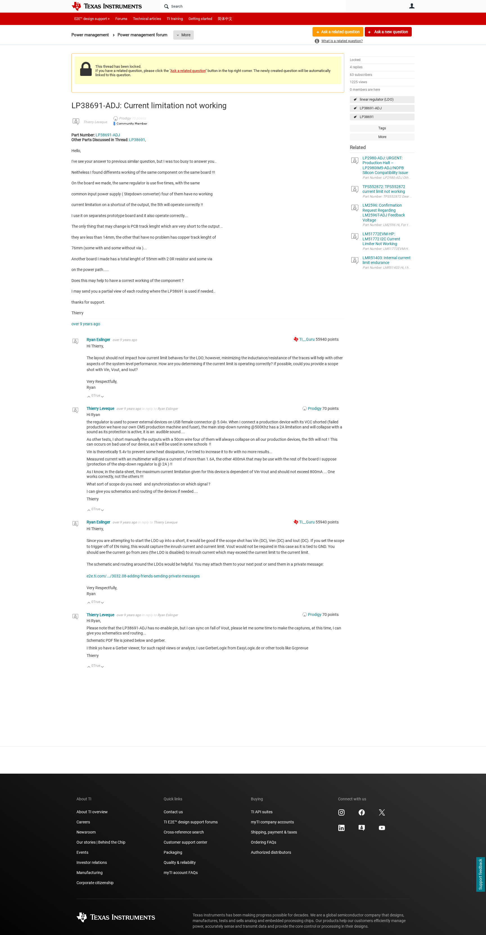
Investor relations (91, 862)
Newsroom (86, 832)
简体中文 (225, 19)
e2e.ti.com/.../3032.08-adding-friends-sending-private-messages (143, 576)
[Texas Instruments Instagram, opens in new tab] (341, 814)
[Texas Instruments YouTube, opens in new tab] (382, 830)
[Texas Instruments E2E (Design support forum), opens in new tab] (361, 830)
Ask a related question (340, 32)
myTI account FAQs (181, 872)
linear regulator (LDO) (377, 99)
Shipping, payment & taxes (274, 832)
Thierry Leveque (95, 122)
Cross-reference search (184, 832)
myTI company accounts (272, 822)
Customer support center (185, 842)
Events (82, 852)
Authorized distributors (271, 852)
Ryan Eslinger (99, 339)
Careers (83, 822)
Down (102, 397)
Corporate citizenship (95, 882)
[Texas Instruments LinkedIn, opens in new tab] (341, 830)
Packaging (173, 852)
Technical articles (147, 19)
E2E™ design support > (92, 19)
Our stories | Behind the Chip (100, 842)
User (412, 6)
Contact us (173, 812)
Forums (121, 19)
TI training (175, 19)
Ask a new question (391, 32)
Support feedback (480, 874)
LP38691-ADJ (371, 108)
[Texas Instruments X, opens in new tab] (382, 814)
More (185, 35)
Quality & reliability (180, 862)
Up (89, 397)
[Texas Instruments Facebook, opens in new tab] (361, 814)
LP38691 (367, 117)
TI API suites (262, 812)
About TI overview (92, 812)
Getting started (200, 19)
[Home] (110, 6)
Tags (382, 128)
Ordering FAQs (263, 842)
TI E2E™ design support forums (191, 822)
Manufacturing (89, 872)
